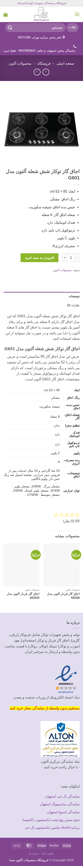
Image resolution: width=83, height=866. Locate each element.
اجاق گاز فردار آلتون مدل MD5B (63, 595)
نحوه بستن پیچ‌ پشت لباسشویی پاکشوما (51, 820)
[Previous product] (37, 72)
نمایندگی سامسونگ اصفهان (60, 804)
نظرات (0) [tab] (73, 305)
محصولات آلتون (20, 63)
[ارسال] (10, 27)
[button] (77, 14)
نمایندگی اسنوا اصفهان (63, 812)
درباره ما (34, 853)
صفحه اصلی (65, 63)
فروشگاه (44, 63)
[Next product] (45, 72)
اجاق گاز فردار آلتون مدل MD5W (23, 595)
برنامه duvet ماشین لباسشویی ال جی (52, 827)
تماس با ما (48, 853)
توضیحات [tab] (74, 296)
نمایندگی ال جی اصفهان (62, 796)
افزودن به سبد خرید (39, 257)
